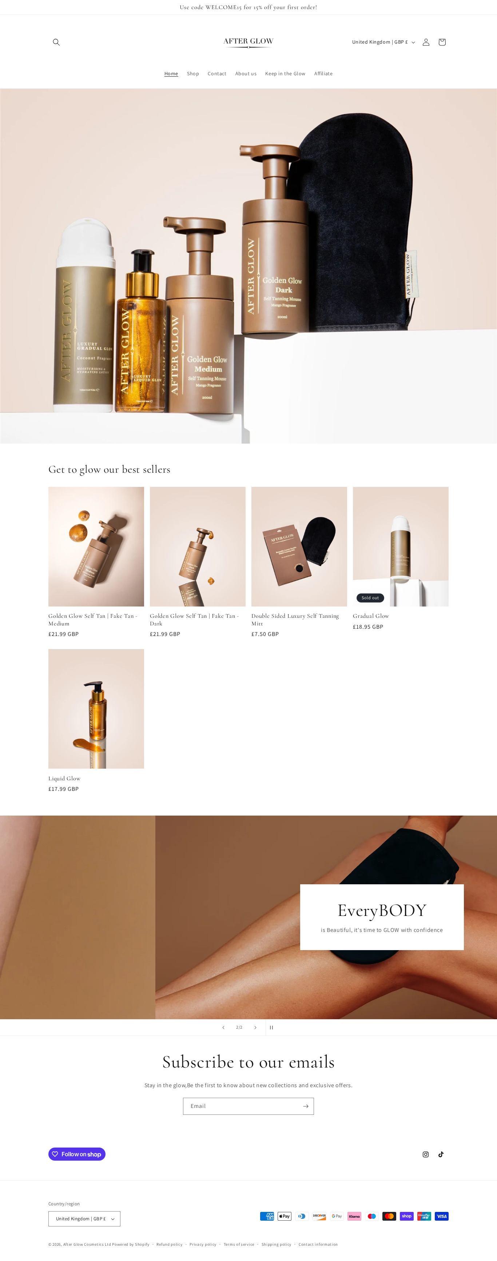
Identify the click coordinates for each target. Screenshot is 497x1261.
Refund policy (169, 1244)
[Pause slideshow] (274, 1028)
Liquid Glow (64, 778)
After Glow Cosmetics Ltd (87, 1244)
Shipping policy (277, 1244)
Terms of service (239, 1244)
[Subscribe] (306, 1106)
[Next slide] (255, 1028)
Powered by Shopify (131, 1244)
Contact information (318, 1244)
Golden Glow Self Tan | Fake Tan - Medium (93, 619)
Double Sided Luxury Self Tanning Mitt (295, 619)
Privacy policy (203, 1244)
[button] (56, 42)
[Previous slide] (223, 1028)
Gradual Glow (371, 616)
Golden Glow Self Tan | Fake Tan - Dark (194, 619)
